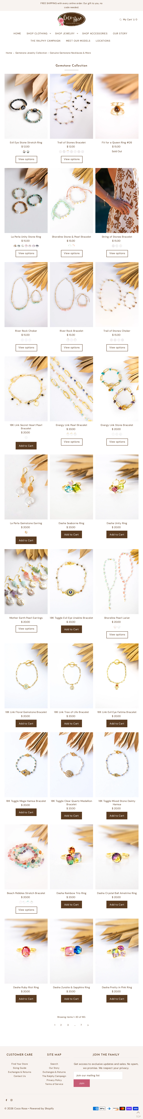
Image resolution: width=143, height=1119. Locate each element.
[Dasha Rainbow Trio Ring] (71, 856)
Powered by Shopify (42, 1108)
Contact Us (20, 1076)
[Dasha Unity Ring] (117, 486)
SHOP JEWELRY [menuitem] (65, 33)
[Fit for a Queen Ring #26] (117, 106)
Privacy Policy (54, 1080)
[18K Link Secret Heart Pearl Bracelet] (26, 388)
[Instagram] (11, 1100)
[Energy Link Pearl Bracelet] (71, 388)
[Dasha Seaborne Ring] (71, 486)
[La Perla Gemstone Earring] (26, 486)
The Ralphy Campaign (54, 1076)
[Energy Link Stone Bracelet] (117, 388)
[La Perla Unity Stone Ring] (26, 200)
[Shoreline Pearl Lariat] (117, 581)
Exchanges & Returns (19, 1072)
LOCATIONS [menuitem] (103, 40)
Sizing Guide (19, 1067)
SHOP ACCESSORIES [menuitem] (95, 33)
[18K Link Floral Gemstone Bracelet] (26, 675)
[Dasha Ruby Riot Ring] (26, 951)
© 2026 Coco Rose (15, 1108)
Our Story (54, 1067)
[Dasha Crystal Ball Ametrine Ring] (117, 856)
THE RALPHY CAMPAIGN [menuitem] (45, 40)
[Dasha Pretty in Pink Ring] (117, 951)
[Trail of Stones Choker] (117, 294)
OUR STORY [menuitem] (120, 33)
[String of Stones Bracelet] (117, 200)
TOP (138, 1115)
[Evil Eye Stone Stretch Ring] (26, 106)
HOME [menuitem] (17, 33)
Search (54, 1063)
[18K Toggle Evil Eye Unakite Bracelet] (71, 581)
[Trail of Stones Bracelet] (71, 106)
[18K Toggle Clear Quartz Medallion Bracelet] (71, 764)
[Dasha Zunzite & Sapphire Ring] (71, 951)
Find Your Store (19, 1063)
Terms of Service (54, 1084)
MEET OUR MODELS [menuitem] (78, 40)
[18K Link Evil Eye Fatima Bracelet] (117, 675)
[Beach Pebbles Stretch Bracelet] (26, 856)
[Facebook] (6, 1100)
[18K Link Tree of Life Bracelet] (71, 675)
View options (26, 159)
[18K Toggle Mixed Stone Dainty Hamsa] (117, 764)
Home (9, 52)
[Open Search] (120, 19)
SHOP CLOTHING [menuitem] (37, 33)
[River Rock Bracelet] (71, 294)
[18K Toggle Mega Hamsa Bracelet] (26, 764)
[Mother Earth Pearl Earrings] (26, 581)
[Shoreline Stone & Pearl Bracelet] (71, 200)
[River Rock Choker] (26, 294)
